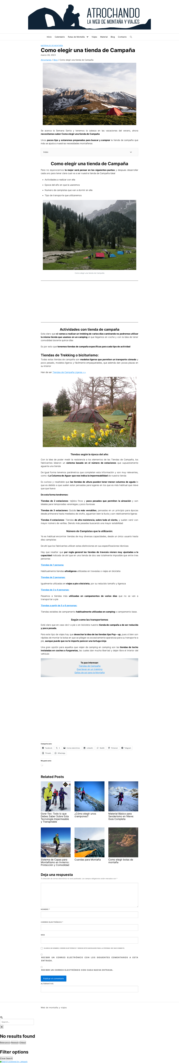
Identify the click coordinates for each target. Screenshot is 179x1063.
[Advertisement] (89, 301)
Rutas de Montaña (76, 37)
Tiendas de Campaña (89, 666)
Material (104, 37)
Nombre (45, 909)
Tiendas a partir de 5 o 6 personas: (59, 605)
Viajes (94, 37)
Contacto (122, 37)
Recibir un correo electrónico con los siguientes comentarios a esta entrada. (89, 959)
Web (43, 935)
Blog (113, 37)
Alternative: (47, 984)
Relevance (5, 1042)
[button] (131, 37)
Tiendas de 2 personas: (53, 577)
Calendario (60, 37)
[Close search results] (1, 1027)
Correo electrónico (52, 922)
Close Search (6, 1058)
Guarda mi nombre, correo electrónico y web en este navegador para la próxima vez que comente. (84, 948)
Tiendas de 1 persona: (52, 565)
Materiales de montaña (52, 45)
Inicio (49, 37)
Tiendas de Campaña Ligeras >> (69, 372)
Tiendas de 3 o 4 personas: (55, 589)
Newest (14, 1042)
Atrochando (46, 60)
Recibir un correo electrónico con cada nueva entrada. (77, 970)
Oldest (23, 1042)
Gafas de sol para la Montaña (90, 672)
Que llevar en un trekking (89, 669)
